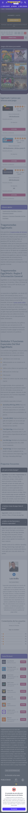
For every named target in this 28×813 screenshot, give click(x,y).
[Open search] (25, 2)
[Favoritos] (21, 2)
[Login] (6, 2)
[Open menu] (2, 2)
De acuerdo (14, 809)
